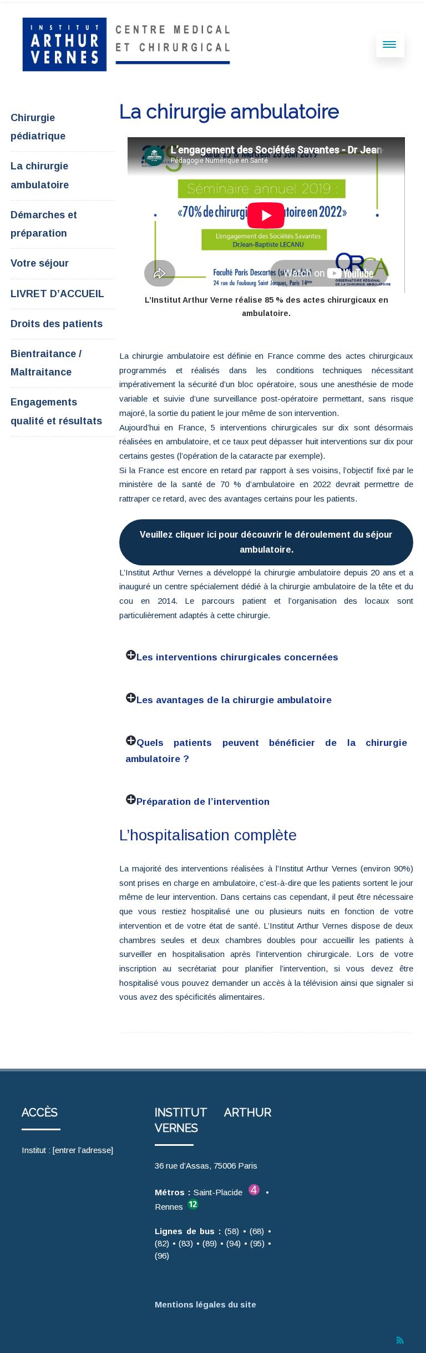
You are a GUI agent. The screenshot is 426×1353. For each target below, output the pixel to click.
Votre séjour (40, 263)
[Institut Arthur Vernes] (130, 69)
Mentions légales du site (208, 1304)
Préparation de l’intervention (203, 801)
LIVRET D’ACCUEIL (57, 293)
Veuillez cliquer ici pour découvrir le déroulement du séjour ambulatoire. (266, 542)
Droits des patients (57, 323)
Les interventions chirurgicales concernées (237, 657)
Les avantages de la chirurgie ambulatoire (234, 700)
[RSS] (400, 1340)
